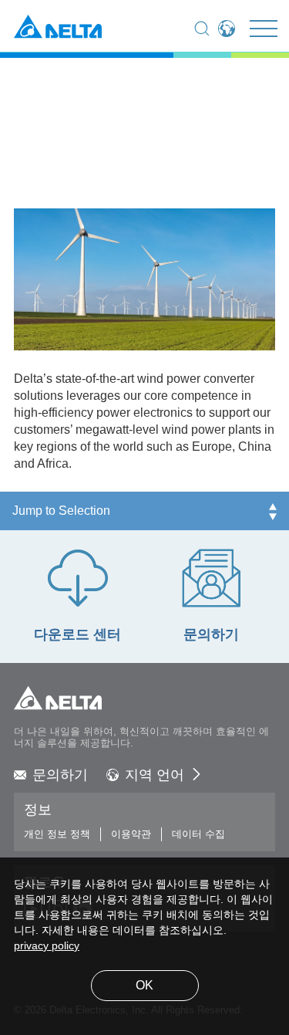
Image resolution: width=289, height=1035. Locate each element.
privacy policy (46, 946)
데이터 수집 (198, 834)
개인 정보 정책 (57, 834)
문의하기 (60, 775)
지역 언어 (154, 775)
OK (144, 986)
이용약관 (131, 834)
